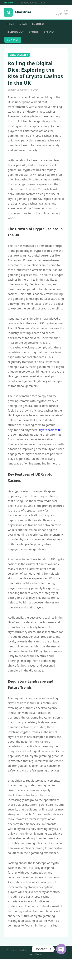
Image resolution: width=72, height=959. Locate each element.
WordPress (36, 954)
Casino (49, 31)
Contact (13, 39)
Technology (15, 31)
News (23, 24)
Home (10, 24)
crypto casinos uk (50, 430)
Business (38, 24)
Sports (34, 31)
